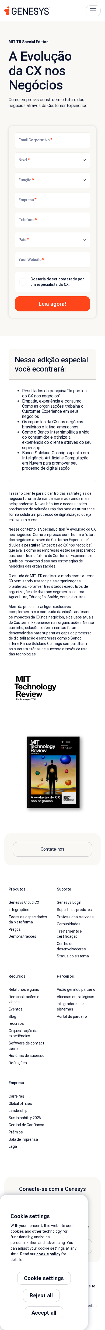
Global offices (20, 1103)
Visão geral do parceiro (76, 989)
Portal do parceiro (72, 1016)
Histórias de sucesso (26, 1055)
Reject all (41, 1295)
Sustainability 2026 (25, 1118)
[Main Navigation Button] (93, 10)
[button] (52, 303)
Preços (15, 929)
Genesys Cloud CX (24, 902)
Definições (18, 1063)
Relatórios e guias (24, 989)
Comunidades (68, 924)
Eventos (16, 1009)
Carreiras (16, 1096)
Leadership (18, 1110)
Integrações (19, 910)
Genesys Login (69, 902)
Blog (12, 1016)
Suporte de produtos (74, 910)
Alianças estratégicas (75, 997)
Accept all (44, 1313)
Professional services (75, 917)
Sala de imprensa (23, 1139)
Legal (13, 1146)
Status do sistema (73, 956)
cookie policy (48, 1254)
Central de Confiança (26, 1125)
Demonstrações (22, 936)
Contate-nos (52, 849)
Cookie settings (44, 1278)
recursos (16, 1023)
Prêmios (16, 1132)
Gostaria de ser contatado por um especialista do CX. (57, 282)
